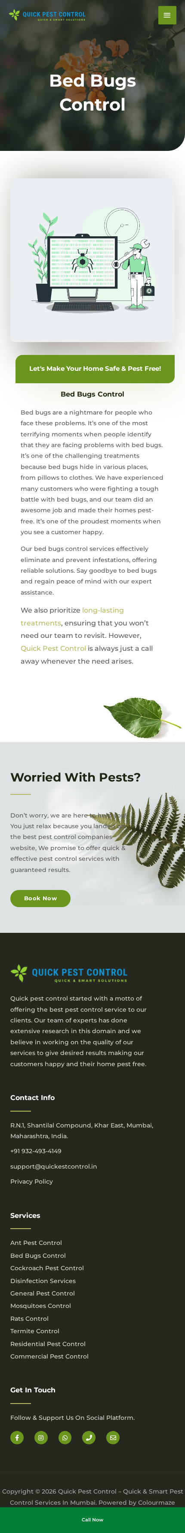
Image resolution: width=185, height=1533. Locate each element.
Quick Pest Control (53, 648)
